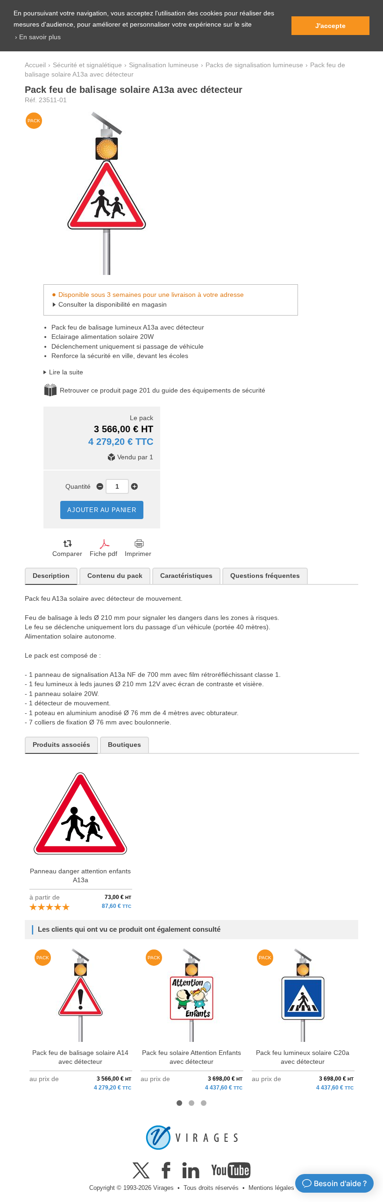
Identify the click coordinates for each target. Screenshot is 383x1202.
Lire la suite (66, 372)
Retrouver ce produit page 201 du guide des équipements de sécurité (162, 390)
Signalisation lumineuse (164, 65)
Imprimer (138, 553)
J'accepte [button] (330, 25)
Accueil (35, 65)
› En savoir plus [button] (38, 37)
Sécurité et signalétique (87, 65)
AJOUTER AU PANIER (101, 509)
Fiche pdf (103, 553)
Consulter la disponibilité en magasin (112, 304)
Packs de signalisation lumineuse (254, 65)
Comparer (67, 553)
